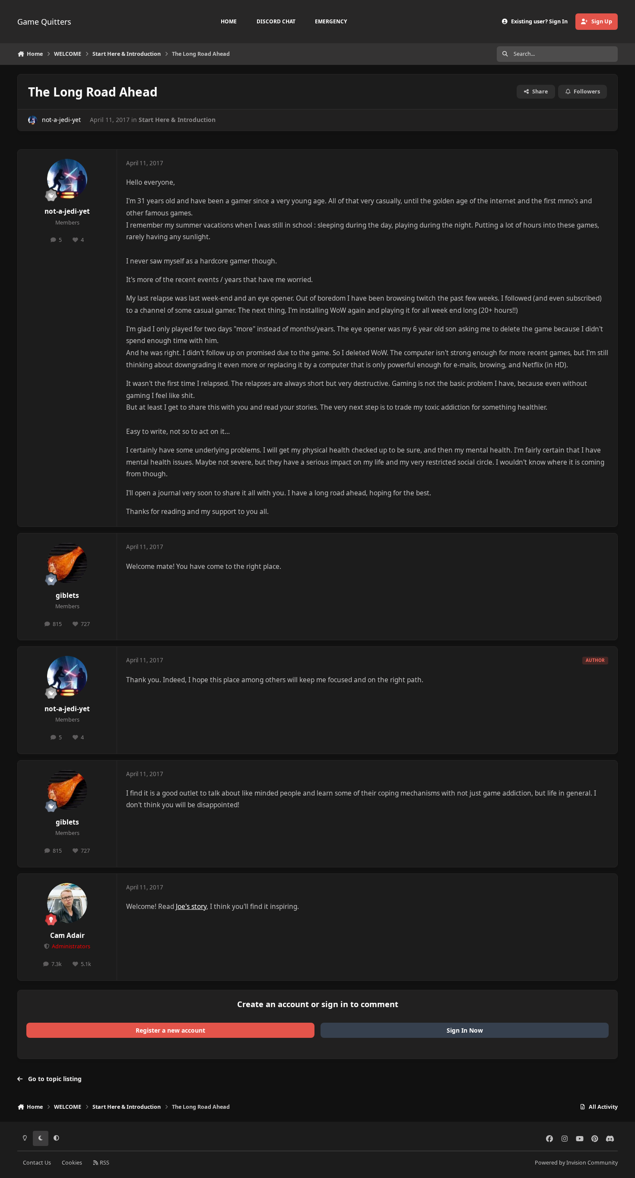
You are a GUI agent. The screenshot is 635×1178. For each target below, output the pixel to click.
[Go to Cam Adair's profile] (67, 903)
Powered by (576, 1162)
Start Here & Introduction (177, 120)
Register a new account (170, 1030)
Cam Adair (67, 935)
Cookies (72, 1162)
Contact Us (37, 1162)
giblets (67, 595)
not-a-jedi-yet (61, 120)
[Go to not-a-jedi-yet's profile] (32, 120)
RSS (103, 1162)
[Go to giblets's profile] (67, 562)
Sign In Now (465, 1030)
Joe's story (191, 906)
